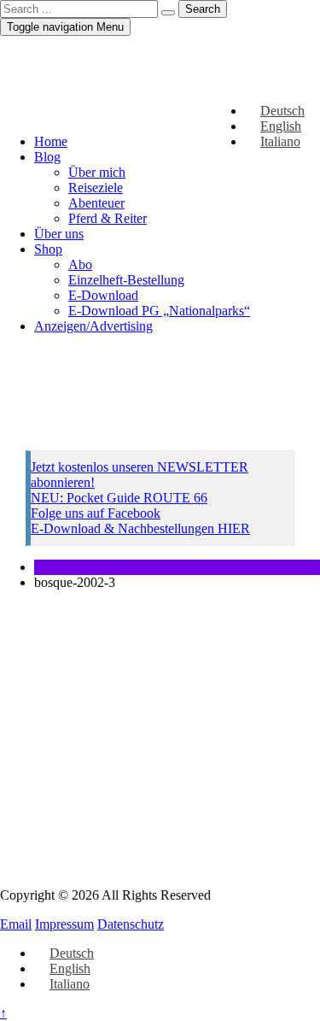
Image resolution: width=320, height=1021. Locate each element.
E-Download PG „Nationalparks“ (159, 310)
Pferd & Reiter (107, 218)
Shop (48, 249)
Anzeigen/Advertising (93, 326)
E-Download (103, 295)
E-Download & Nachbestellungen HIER (140, 528)
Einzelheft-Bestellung (126, 280)
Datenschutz (130, 924)
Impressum (64, 924)
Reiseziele (95, 187)
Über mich (96, 172)
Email (16, 924)
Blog (47, 157)
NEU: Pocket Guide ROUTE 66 (119, 497)
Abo (80, 264)
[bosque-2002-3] (160, 850)
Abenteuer (96, 203)
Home (50, 141)
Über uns (59, 233)
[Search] (168, 12)
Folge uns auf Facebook (95, 513)
